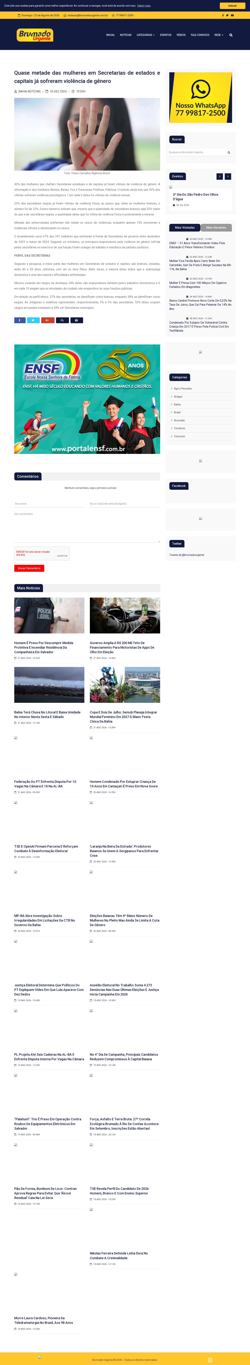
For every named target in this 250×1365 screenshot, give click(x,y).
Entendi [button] (232, 5)
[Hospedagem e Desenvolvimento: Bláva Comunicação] (210, 1359)
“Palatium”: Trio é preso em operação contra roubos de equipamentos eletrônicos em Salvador (47, 1123)
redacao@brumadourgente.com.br (87, 15)
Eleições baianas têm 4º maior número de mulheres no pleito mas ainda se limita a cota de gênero (124, 920)
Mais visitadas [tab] (185, 227)
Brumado (179, 420)
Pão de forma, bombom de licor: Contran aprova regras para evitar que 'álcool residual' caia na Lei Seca (45, 1193)
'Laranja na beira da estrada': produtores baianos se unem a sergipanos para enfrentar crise (124, 850)
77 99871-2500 (124, 15)
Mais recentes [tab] (216, 227)
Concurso (179, 436)
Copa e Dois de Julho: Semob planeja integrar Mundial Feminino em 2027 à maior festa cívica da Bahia (123, 716)
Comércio (179, 428)
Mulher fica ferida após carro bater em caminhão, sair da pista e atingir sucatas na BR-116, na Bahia (200, 265)
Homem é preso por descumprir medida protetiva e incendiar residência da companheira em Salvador (43, 647)
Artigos (178, 396)
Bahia (177, 404)
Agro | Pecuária (183, 388)
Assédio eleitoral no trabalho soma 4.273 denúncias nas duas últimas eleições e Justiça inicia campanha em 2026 (124, 989)
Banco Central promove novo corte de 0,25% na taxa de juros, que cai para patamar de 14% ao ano (200, 305)
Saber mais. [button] (144, 5)
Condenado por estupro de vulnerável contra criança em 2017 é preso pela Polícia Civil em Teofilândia (199, 327)
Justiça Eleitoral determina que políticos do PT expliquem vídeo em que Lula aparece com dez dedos (49, 989)
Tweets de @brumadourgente (186, 554)
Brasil (177, 412)
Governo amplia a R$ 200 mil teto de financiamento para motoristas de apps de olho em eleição (122, 647)
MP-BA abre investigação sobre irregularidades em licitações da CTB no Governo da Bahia (44, 920)
